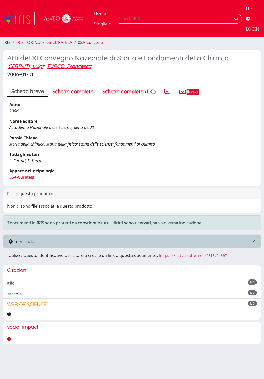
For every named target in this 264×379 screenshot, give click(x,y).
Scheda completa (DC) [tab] (129, 91)
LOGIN (252, 29)
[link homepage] (19, 18)
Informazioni (25, 241)
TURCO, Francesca (69, 66)
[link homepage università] (63, 18)
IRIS (7, 42)
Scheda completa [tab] (73, 91)
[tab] (167, 91)
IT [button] (248, 8)
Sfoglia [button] (101, 24)
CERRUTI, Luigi (25, 66)
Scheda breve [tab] (27, 91)
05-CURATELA (59, 42)
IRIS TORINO (28, 42)
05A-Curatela (90, 42)
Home (100, 13)
